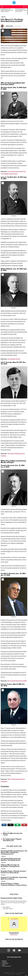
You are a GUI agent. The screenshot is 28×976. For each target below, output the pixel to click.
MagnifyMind (6, 972)
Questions (4, 962)
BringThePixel (14, 933)
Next (27, 11)
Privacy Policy (10, 974)
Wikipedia (13, 215)
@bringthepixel (14, 934)
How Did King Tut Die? (13, 359)
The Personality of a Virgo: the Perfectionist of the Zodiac (21, 10)
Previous (0, 11)
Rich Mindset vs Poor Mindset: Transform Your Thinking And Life (7, 10)
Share (2, 18)
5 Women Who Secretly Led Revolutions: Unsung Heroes (10, 865)
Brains (3, 964)
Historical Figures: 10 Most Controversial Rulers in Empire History (14, 884)
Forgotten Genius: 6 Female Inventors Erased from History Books (13, 871)
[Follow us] (24, 6)
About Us (13, 972)
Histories (3, 848)
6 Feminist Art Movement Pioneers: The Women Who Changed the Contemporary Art (14, 852)
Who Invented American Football (17, 681)
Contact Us (18, 974)
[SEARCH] (26, 6)
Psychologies (5, 963)
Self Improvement (6, 966)
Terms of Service (21, 972)
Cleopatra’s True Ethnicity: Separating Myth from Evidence (14, 878)
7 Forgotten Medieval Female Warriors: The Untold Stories (11, 859)
